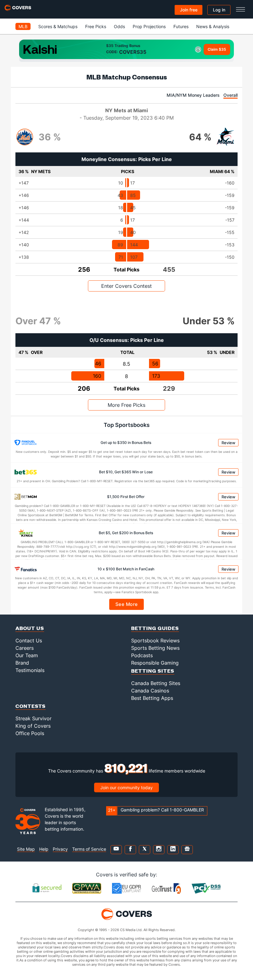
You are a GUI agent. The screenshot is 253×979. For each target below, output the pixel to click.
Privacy (60, 849)
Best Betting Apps (152, 698)
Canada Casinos (150, 690)
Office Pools (29, 733)
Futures (181, 26)
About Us (29, 628)
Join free (188, 9)
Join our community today (126, 787)
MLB (23, 26)
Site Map (26, 849)
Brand (22, 663)
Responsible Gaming (155, 663)
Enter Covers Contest (126, 286)
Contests (30, 705)
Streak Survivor (33, 718)
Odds (119, 26)
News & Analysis (212, 26)
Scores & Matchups (57, 26)
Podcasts (142, 655)
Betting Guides (155, 628)
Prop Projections (149, 26)
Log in (219, 9)
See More (126, 604)
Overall (230, 95)
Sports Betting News (155, 648)
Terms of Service (89, 849)
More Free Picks (126, 405)
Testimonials (29, 670)
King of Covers (33, 726)
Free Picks (95, 26)
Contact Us (28, 640)
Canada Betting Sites (155, 683)
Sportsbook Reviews (155, 640)
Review (228, 442)
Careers (24, 648)
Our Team (26, 655)
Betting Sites (152, 670)
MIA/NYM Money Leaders (193, 95)
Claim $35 (217, 49)
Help (43, 849)
